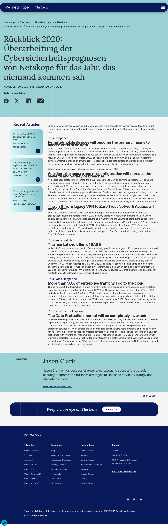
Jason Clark (53, 86)
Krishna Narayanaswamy (25, 204)
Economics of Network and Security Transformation (84, 267)
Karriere (84, 455)
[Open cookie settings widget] (4, 523)
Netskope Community (60, 455)
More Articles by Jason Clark (57, 386)
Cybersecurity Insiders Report (115, 225)
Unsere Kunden (87, 474)
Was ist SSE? (30, 469)
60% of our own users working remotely (130, 154)
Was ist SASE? (30, 464)
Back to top (149, 395)
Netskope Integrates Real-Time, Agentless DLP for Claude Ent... (26, 194)
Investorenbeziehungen (91, 464)
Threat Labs (56, 474)
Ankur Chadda (19, 147)
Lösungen (28, 460)
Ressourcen (57, 445)
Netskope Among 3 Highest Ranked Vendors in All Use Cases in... (25, 165)
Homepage (9, 22)
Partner (84, 478)
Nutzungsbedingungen (90, 511)
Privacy (27, 511)
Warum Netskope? (32, 450)
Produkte (28, 455)
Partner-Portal (87, 483)
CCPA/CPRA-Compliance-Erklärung (120, 511)
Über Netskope (87, 450)
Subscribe (111, 409)
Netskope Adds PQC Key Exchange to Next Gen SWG (25, 137)
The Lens (25, 22)
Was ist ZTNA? (30, 478)
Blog (53, 450)
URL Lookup (56, 483)
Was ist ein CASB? (32, 483)
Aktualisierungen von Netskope (51, 22)
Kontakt (116, 445)
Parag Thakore (20, 176)
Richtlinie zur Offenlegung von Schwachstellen (55, 511)
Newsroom (86, 469)
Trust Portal (56, 478)
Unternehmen (88, 445)
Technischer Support (60, 469)
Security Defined (58, 464)
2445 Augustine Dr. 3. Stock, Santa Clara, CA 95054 (124, 462)
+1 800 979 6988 (120, 455)
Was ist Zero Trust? (32, 474)
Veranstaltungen (88, 460)
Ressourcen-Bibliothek (61, 460)
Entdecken (29, 445)
